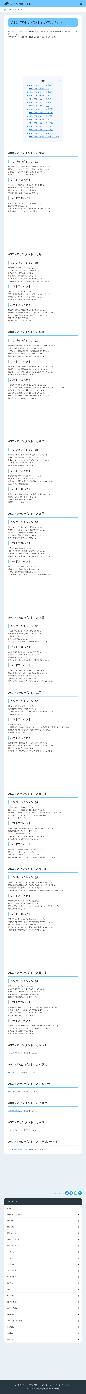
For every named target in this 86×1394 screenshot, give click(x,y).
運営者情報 (33, 1385)
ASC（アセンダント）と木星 (40, 102)
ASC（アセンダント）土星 (39, 106)
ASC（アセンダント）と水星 (40, 92)
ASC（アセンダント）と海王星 (41, 113)
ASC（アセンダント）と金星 (40, 95)
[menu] (80, 3)
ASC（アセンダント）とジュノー (41, 126)
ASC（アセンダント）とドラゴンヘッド (44, 137)
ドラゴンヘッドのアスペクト (18, 1149)
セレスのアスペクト (15, 1053)
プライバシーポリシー (63, 1385)
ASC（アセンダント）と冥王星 (41, 116)
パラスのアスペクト (15, 1072)
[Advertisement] (43, 56)
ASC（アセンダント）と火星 (40, 99)
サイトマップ (19, 1385)
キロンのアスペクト (15, 1130)
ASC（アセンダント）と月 (39, 89)
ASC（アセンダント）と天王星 (41, 109)
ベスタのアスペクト (15, 1111)
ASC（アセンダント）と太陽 (40, 85)
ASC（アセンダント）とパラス (41, 123)
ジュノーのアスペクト (16, 1091)
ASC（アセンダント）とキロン (41, 133)
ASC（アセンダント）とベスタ (41, 130)
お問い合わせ (46, 1385)
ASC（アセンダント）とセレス (41, 120)
